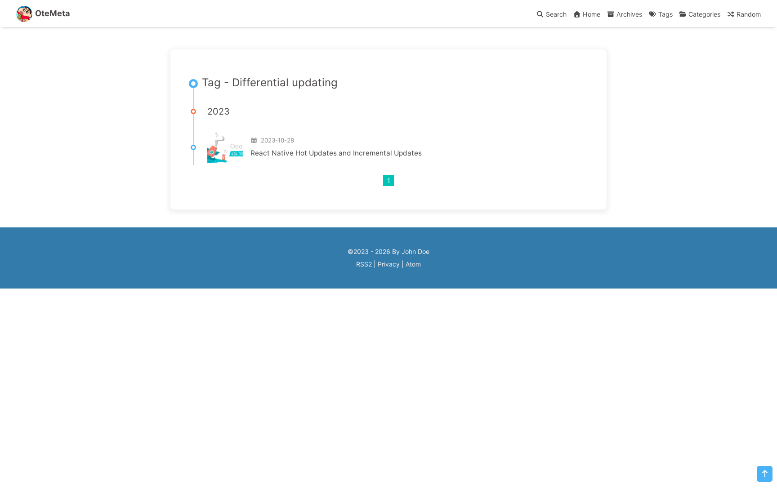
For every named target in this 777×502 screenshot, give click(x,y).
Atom (413, 264)
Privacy (389, 264)
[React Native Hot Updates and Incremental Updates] (225, 147)
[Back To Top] (765, 474)
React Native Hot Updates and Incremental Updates (336, 153)
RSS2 (364, 264)
